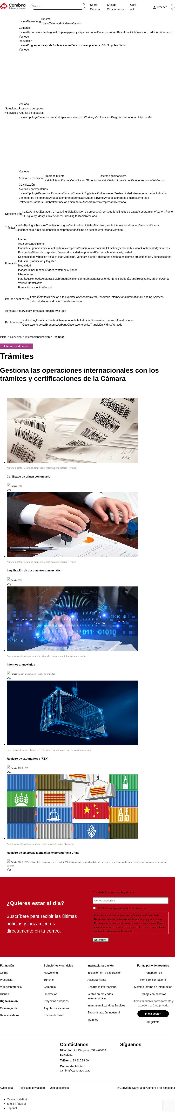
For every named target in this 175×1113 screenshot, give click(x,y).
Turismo (49, 979)
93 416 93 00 (81, 1060)
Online (4, 972)
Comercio (50, 986)
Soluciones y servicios (58, 965)
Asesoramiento (15, 656)
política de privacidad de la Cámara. (113, 931)
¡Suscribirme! (100, 940)
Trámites (34, 750)
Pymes (72, 467)
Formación (7, 965)
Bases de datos (9, 1015)
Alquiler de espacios (56, 1008)
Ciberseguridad (9, 1008)
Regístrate (153, 1022)
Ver (9, 490)
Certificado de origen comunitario (28, 476)
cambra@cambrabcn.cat (75, 1070)
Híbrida (4, 994)
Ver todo (24, 104)
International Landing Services (106, 1005)
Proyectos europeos (56, 1001)
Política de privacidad (32, 1087)
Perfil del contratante (153, 979)
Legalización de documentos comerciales (34, 570)
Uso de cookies (59, 1087)
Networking (51, 972)
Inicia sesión (153, 1013)
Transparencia (153, 972)
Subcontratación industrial (104, 1012)
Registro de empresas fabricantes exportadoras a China (43, 852)
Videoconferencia (11, 986)
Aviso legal (7, 1087)
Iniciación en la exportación (104, 972)
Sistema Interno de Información (153, 986)
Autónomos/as (14, 467)
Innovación (50, 994)
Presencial (6, 979)
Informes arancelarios (21, 664)
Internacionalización (57, 467)
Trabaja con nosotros (153, 994)
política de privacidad (134, 908)
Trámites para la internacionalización (71, 750)
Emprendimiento (54, 1015)
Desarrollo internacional (102, 986)
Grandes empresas (34, 467)
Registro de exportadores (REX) (27, 758)
